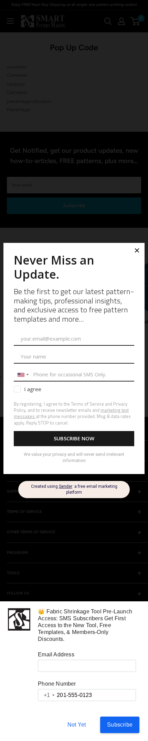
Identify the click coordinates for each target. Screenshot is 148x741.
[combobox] (46, 695)
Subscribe (120, 725)
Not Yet (76, 725)
